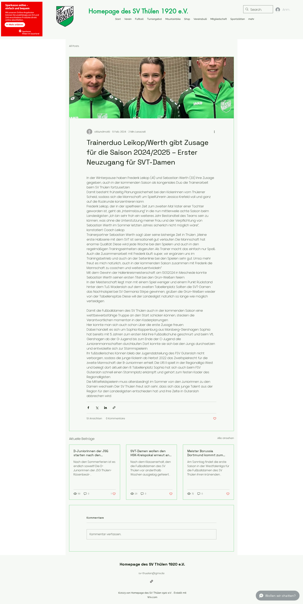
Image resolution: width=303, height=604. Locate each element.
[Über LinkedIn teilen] (105, 407)
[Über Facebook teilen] (88, 407)
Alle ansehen (225, 438)
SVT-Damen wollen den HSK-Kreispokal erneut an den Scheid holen (149, 453)
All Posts (74, 46)
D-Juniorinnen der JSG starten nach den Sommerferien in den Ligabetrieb (90, 453)
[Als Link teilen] (114, 407)
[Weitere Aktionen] (214, 132)
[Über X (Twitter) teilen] (97, 407)
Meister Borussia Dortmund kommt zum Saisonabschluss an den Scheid (206, 453)
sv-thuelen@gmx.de (151, 573)
